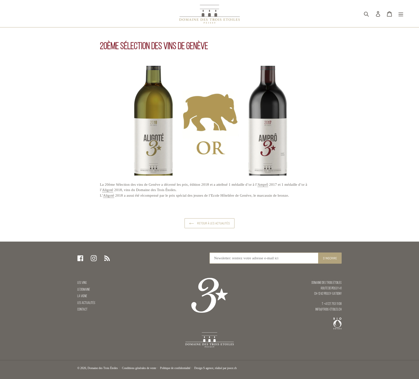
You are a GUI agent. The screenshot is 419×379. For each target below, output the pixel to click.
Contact (82, 310)
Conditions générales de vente (139, 368)
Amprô (263, 184)
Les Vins (82, 283)
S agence (208, 368)
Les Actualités (86, 303)
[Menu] (401, 14)
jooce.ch (232, 368)
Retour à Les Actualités (213, 223)
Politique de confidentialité (175, 368)
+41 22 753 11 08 (333, 304)
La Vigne (82, 296)
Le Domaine (83, 290)
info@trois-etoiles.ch (328, 310)
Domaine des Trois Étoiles (103, 368)
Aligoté (107, 190)
